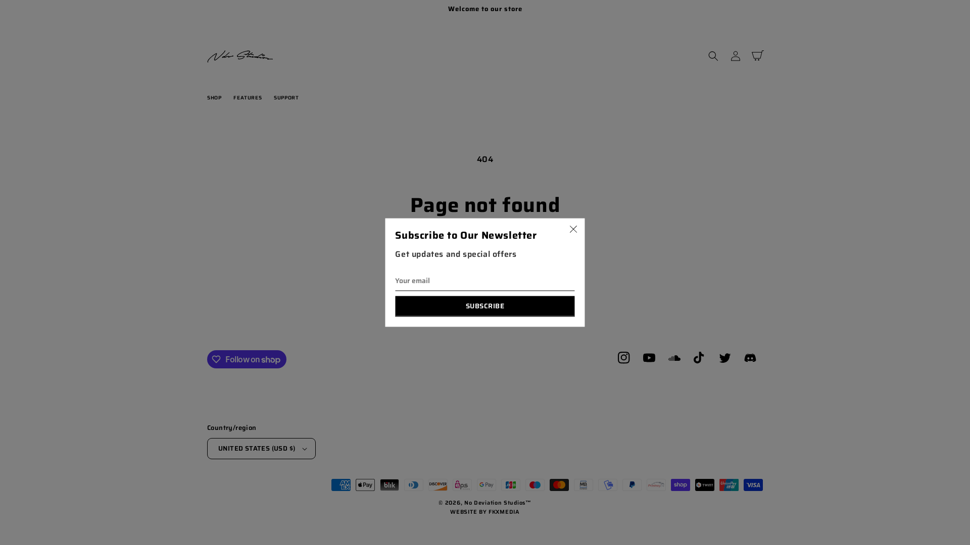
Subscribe (485, 305)
